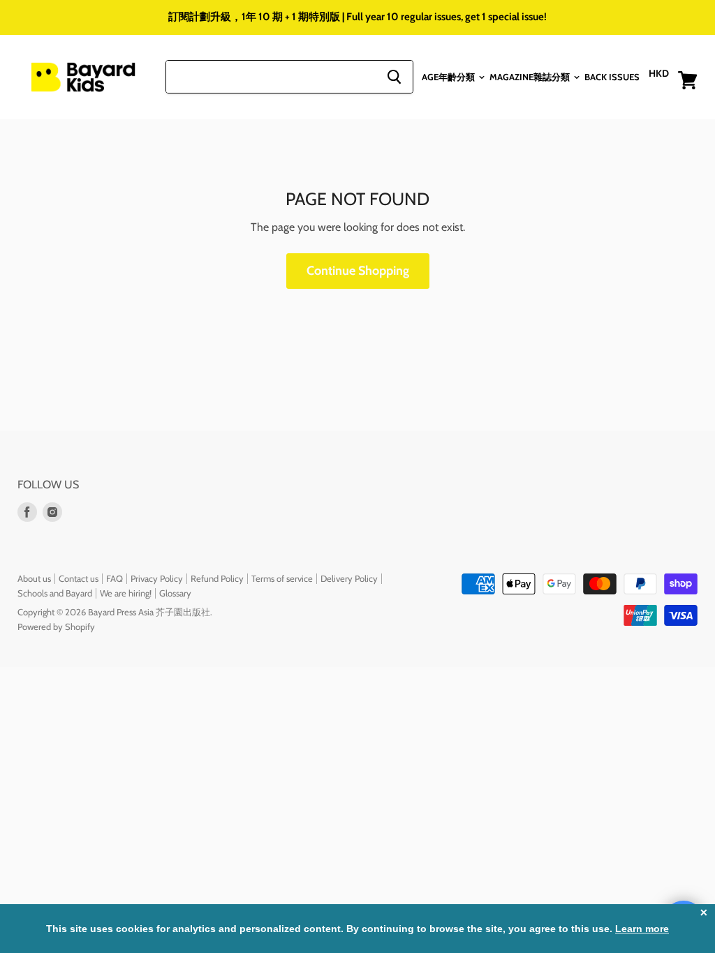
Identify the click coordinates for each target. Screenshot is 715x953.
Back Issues (612, 76)
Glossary (175, 593)
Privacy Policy (157, 578)
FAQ (114, 578)
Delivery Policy (349, 578)
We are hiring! (126, 593)
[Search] (394, 77)
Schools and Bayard (54, 593)
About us (34, 578)
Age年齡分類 (449, 76)
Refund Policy (217, 578)
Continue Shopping (358, 270)
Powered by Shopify (56, 626)
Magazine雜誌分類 (530, 76)
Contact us (78, 578)
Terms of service (282, 578)
